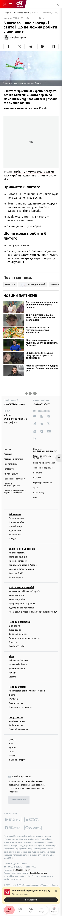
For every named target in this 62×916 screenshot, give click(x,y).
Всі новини (15, 514)
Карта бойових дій (18, 557)
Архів (35, 488)
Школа (12, 695)
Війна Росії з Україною (22, 548)
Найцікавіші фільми (18, 660)
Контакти (37, 473)
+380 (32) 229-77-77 (21, 870)
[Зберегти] (53, 46)
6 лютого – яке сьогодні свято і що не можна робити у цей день (45, 13)
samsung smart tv (33, 827)
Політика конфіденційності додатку (45, 450)
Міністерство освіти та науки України (27, 691)
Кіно (11, 656)
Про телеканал (10, 464)
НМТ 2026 (13, 699)
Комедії (12, 672)
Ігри (35, 498)
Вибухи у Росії (15, 573)
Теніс (11, 751)
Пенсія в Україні (17, 646)
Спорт (12, 739)
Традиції (7, 13)
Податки (13, 642)
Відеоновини (15, 530)
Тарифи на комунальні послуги (24, 638)
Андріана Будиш (18, 37)
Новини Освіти (17, 687)
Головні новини (16, 518)
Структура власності (42, 483)
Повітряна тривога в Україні (23, 565)
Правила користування (14, 479)
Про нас (7, 449)
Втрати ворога (16, 577)
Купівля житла (16, 725)
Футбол (12, 747)
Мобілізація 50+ (16, 595)
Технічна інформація (43, 468)
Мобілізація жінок (17, 599)
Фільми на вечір (17, 668)
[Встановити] (31, 895)
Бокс (11, 743)
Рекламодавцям (11, 474)
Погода (12, 538)
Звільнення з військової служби (24, 591)
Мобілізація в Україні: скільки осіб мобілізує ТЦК (33, 612)
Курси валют (15, 630)
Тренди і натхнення (18, 729)
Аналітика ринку (17, 721)
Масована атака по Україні (22, 569)
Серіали (12, 677)
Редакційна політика (13, 459)
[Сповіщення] (58, 4)
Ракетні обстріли (17, 552)
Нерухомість (16, 717)
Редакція (8, 454)
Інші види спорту (17, 760)
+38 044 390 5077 (41, 404)
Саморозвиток (16, 703)
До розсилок (19, 800)
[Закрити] (56, 891)
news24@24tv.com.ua (14, 404)
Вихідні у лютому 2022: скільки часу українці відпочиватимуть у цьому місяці (30, 175)
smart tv (12, 827)
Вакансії (37, 478)
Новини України (17, 522)
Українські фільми (18, 664)
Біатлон (12, 756)
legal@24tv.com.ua (38, 873)
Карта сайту (38, 493)
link (35, 416)
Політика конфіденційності (12, 485)
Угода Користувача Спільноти (42, 457)
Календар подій (21, 13)
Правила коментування (44, 463)
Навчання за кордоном (20, 707)
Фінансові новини (18, 634)
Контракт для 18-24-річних (22, 603)
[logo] (19, 4)
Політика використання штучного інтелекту (15, 492)
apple (33, 819)
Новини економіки (19, 622)
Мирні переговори (18, 561)
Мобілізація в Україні (21, 587)
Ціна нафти (14, 626)
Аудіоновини (15, 534)
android (12, 819)
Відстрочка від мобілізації (21, 607)
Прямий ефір (15, 526)
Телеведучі (9, 469)
